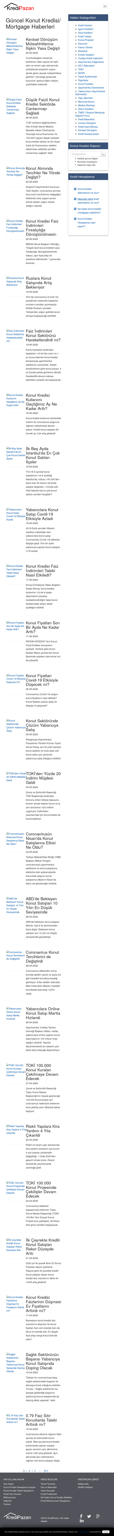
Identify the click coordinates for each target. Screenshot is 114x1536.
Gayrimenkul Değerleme (91, 62)
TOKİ (80, 69)
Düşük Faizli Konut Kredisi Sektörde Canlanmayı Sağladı (43, 106)
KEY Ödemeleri (86, 65)
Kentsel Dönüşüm (87, 130)
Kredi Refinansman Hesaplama (55, 1500)
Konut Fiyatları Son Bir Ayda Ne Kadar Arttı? (43, 627)
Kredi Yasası (84, 36)
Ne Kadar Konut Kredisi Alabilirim (56, 1497)
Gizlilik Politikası (85, 1487)
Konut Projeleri (86, 40)
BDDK (81, 73)
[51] (46, 1470)
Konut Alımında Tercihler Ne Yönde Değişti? (43, 172)
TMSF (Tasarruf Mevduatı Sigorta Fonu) (90, 114)
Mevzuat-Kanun (86, 101)
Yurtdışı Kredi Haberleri (90, 58)
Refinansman (10, 1497)
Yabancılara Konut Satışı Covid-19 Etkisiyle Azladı (42, 514)
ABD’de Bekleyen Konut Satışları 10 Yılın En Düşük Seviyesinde (41, 905)
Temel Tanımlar (48, 1483)
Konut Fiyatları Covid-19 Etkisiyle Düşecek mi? (42, 680)
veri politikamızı (83, 1532)
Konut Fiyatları (85, 84)
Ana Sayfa (9, 1483)
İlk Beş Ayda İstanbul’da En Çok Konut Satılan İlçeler (43, 455)
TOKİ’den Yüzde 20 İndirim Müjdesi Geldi (43, 778)
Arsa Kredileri (85, 32)
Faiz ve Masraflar (49, 1487)
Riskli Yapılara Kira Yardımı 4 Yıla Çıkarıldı (43, 1130)
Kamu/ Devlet (85, 47)
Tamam (105, 1532)
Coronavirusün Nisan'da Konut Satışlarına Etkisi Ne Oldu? (41, 840)
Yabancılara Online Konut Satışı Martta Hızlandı (43, 1013)
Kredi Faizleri (85, 25)
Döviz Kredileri (86, 109)
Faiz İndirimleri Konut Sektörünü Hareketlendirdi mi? (43, 335)
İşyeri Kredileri (85, 29)
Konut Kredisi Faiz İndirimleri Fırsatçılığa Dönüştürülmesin (42, 227)
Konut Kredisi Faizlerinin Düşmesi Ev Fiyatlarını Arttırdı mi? (43, 1303)
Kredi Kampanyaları (88, 134)
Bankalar (83, 51)
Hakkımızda (83, 1483)
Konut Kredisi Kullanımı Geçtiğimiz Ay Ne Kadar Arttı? (41, 401)
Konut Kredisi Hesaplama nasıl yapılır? (86, 222)
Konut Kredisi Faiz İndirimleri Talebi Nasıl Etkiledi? (42, 570)
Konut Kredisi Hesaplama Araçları (19, 1487)
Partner (7, 1504)
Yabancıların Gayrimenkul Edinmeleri (90, 93)
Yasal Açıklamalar (87, 76)
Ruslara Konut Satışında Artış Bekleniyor (39, 282)
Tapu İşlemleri (85, 98)
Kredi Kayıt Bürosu (88, 126)
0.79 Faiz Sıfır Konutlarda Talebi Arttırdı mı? (41, 1420)
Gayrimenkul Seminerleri (91, 87)
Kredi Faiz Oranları (12, 1493)
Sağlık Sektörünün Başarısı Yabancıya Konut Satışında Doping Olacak (43, 1360)
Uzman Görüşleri (87, 123)
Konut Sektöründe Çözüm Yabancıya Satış (42, 725)
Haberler (8, 1500)
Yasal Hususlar (48, 1490)
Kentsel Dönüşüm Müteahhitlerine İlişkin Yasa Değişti (43, 43)
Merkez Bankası (86, 105)
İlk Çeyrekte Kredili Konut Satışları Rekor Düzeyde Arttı (43, 1246)
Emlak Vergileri (86, 54)
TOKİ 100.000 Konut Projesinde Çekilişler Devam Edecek (41, 1189)
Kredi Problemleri (49, 1493)
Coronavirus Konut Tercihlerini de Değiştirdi (42, 956)
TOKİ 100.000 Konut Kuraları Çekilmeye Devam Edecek (42, 1071)
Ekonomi (82, 43)
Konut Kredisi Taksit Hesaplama (19, 1490)
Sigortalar (83, 80)
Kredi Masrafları (86, 119)
